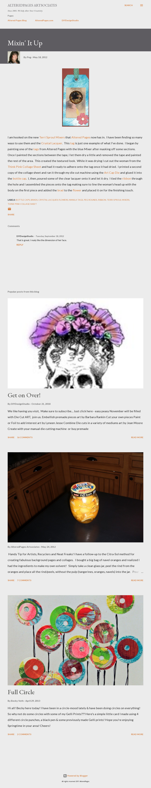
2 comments (24, 734)
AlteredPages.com (44, 20)
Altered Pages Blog (17, 20)
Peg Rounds (90, 200)
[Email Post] (9, 210)
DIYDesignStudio (70, 20)
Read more (137, 437)
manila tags (76, 200)
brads (34, 200)
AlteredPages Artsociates (32, 5)
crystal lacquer (48, 200)
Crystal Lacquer (51, 143)
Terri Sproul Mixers (52, 137)
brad (60, 190)
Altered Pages (80, 137)
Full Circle (21, 692)
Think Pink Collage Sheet (24, 166)
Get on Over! (24, 395)
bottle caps (23, 200)
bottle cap (19, 178)
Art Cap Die (112, 172)
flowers (63, 200)
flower (77, 190)
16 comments (24, 437)
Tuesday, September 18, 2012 (50, 236)
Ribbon (102, 200)
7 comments (24, 580)
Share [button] (11, 214)
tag (72, 143)
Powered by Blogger (77, 775)
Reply (20, 244)
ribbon (126, 178)
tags (36, 149)
